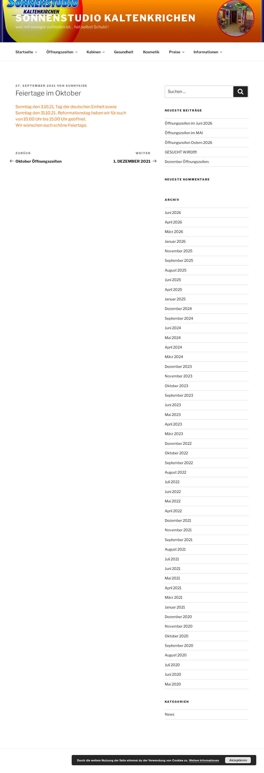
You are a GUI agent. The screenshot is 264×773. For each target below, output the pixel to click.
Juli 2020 (172, 665)
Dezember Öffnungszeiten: (187, 161)
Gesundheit (123, 52)
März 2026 (174, 231)
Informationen (206, 52)
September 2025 (179, 260)
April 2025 (173, 289)
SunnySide (76, 86)
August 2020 (176, 655)
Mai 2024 (173, 337)
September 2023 (179, 395)
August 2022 (175, 472)
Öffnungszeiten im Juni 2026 (188, 123)
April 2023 (173, 424)
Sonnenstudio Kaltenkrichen (105, 18)
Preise (174, 52)
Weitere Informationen (204, 760)
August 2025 (175, 270)
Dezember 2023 (178, 366)
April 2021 (173, 588)
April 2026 (173, 222)
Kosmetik (151, 52)
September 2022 (179, 463)
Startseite (24, 52)
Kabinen (94, 52)
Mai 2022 (172, 501)
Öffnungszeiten (59, 52)
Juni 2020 (173, 674)
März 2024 (174, 356)
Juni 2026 (173, 212)
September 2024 (179, 318)
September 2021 (179, 539)
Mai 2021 (172, 578)
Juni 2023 (173, 405)
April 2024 (173, 347)
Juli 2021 (172, 559)
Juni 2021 (172, 568)
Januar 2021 (175, 607)
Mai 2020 (173, 684)
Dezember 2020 (178, 616)
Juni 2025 (173, 279)
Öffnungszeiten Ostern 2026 (188, 142)
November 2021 (178, 530)
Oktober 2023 (176, 386)
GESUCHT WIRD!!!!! (181, 152)
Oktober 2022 (176, 453)
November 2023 (178, 376)
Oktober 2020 (176, 636)
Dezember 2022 (178, 443)
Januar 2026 (175, 241)
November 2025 (178, 251)
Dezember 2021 (178, 520)
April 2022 (173, 511)
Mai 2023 (173, 414)
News (169, 714)
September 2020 (179, 645)
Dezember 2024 (178, 308)
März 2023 (174, 433)
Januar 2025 (175, 299)
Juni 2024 (173, 328)
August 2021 (175, 549)
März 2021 (174, 597)
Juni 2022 (173, 491)
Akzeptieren (238, 760)
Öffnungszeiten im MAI (184, 133)
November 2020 (179, 626)
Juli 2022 (172, 482)
